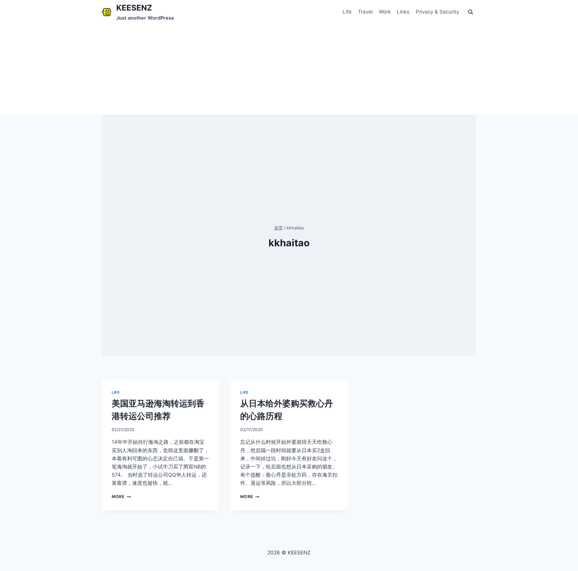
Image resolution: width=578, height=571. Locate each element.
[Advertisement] (289, 69)
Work (385, 12)
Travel (365, 12)
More (120, 496)
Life (347, 12)
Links (403, 12)
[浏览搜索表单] (470, 12)
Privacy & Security (437, 12)
